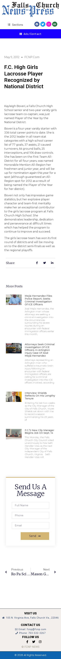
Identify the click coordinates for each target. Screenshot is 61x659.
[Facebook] (36, 24)
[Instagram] (48, 24)
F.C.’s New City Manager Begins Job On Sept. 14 (39, 432)
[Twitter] (42, 24)
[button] (15, 25)
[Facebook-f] (27, 641)
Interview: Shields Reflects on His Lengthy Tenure (40, 395)
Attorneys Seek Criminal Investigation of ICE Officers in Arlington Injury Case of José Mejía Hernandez (40, 350)
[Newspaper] (54, 24)
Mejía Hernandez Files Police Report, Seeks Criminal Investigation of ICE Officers (38, 300)
